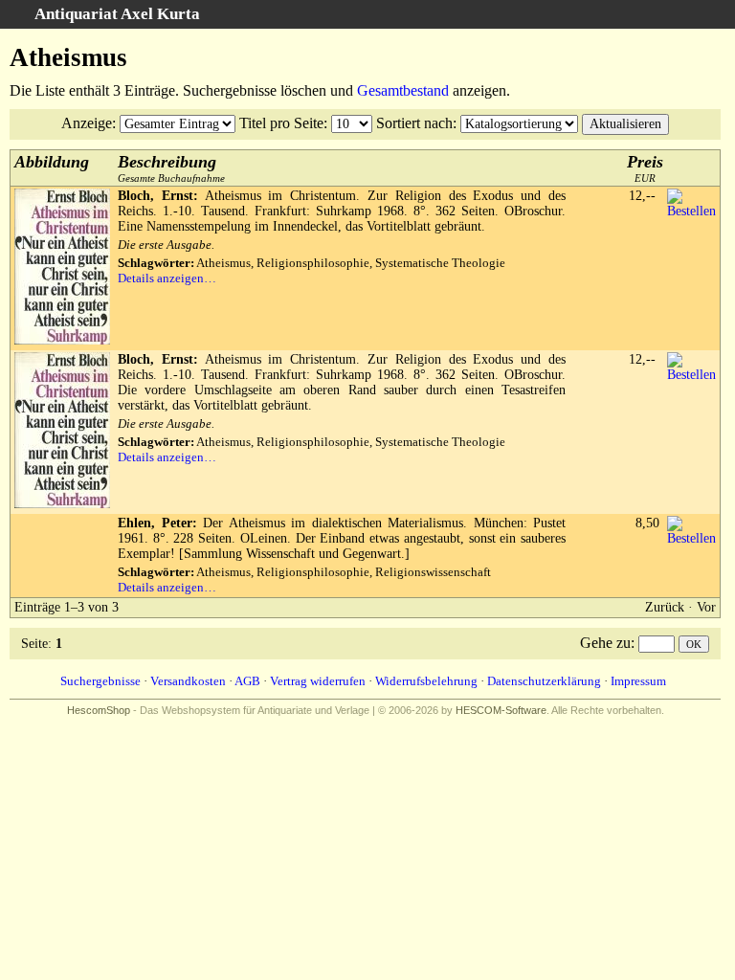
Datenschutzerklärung (544, 681)
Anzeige (86, 123)
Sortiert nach (414, 123)
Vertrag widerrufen (318, 681)
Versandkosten (188, 681)
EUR (645, 168)
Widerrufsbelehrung (426, 681)
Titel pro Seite (281, 123)
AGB (247, 681)
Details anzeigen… (167, 278)
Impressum (638, 681)
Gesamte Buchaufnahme (171, 168)
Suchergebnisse (100, 681)
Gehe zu (605, 643)
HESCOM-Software (501, 710)
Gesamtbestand (403, 90)
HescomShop (98, 710)
